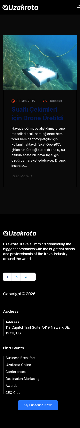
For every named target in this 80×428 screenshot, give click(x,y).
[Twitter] (17, 277)
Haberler (55, 101)
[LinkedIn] (26, 277)
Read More (20, 176)
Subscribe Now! (40, 405)
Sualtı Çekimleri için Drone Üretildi (37, 114)
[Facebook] (7, 277)
